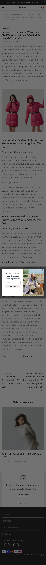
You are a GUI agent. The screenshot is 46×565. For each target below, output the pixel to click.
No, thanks (12, 291)
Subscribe (13, 286)
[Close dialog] (43, 270)
